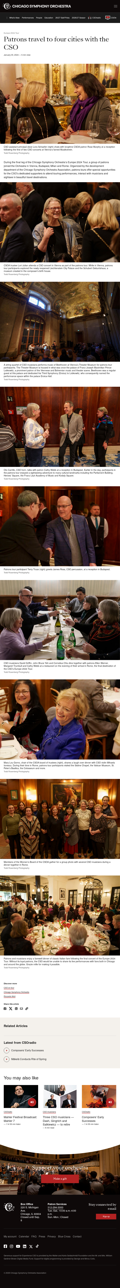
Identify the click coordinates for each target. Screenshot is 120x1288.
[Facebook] (5, 1246)
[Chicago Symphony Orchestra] (38, 6)
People (39, 17)
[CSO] (9, 1210)
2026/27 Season (79, 17)
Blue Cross (64, 1236)
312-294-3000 (55, 1207)
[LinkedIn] (24, 1246)
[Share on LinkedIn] (16, 1009)
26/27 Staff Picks (62, 17)
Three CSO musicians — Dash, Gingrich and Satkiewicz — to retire (58, 1120)
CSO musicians (49, 1111)
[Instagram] (11, 1246)
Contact (77, 1236)
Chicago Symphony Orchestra (16, 992)
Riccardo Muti (9, 996)
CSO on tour (9, 987)
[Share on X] (10, 1009)
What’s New (14, 17)
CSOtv (113, 17)
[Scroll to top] (6, 1284)
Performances (28, 17)
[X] (31, 1246)
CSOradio (96, 17)
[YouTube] (18, 1246)
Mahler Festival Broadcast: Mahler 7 (20, 1119)
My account (10, 1236)
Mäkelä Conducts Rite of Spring (28, 1059)
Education (49, 17)
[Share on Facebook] (5, 1009)
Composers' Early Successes (27, 1050)
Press (42, 1236)
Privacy (52, 1236)
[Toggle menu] (116, 6)
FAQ (33, 1236)
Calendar (24, 1236)
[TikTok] (37, 1246)
